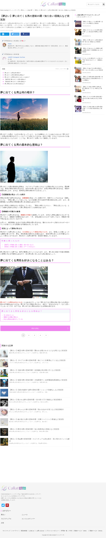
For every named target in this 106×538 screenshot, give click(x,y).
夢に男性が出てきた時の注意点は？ (15, 83)
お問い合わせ (40, 530)
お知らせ (31, 530)
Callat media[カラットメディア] (9, 10)
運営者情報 (24, 530)
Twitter (10, 44)
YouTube (22, 57)
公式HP (10, 57)
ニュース (25, 514)
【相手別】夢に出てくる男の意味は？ (15, 79)
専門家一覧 (64, 530)
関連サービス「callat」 (80, 530)
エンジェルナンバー (28, 518)
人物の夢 (29, 10)
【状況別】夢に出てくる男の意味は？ (15, 81)
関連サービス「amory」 (96, 530)
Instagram (17, 57)
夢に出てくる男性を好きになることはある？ (17, 77)
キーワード (15, 530)
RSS (70, 530)
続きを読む (35, 328)
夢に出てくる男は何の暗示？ (13, 73)
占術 (2, 523)
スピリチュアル (6, 518)
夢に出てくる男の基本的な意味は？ (15, 75)
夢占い (23, 10)
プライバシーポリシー (52, 530)
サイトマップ (6, 530)
